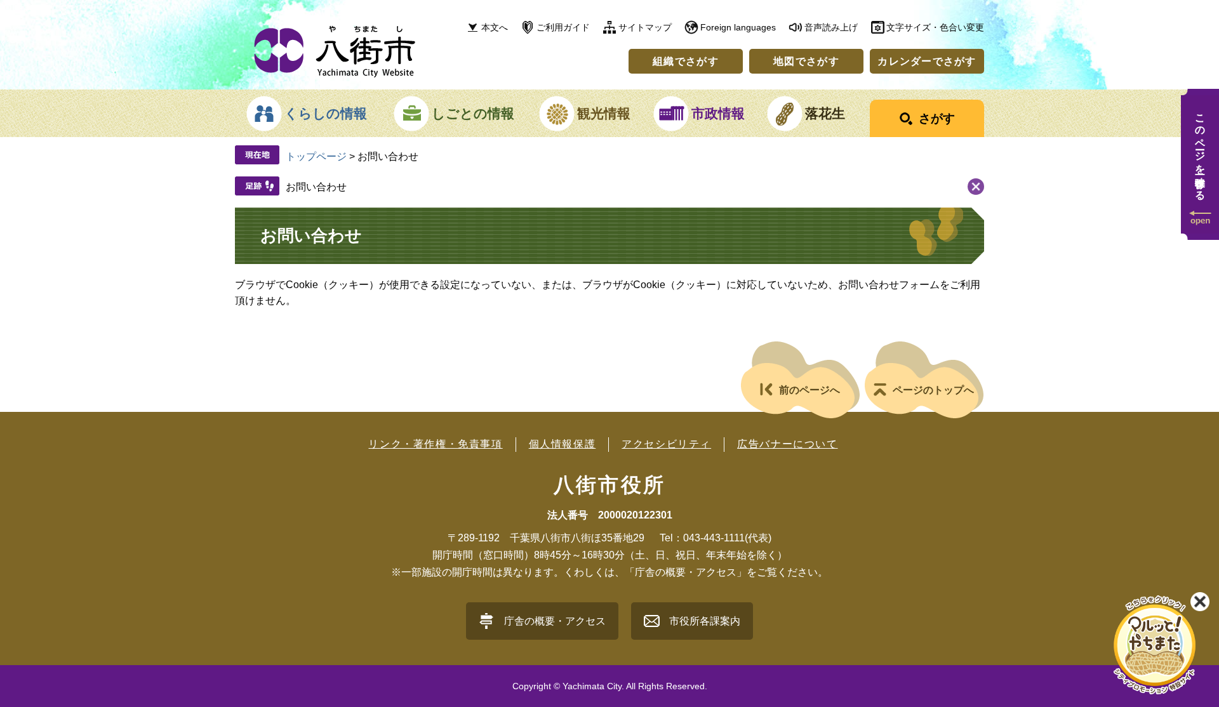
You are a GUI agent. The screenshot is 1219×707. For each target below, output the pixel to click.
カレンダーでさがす (926, 61)
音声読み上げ (831, 27)
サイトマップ (645, 27)
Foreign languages (738, 27)
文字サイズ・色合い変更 (935, 27)
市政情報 (718, 113)
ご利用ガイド (563, 27)
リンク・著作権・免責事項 (435, 444)
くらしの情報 (325, 113)
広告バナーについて (787, 444)
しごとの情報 (473, 113)
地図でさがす (806, 61)
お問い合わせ (316, 187)
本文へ (494, 27)
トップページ (316, 156)
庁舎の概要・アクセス (555, 621)
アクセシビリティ (666, 444)
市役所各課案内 (704, 621)
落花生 (825, 113)
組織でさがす (686, 61)
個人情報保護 (562, 444)
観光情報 (603, 113)
